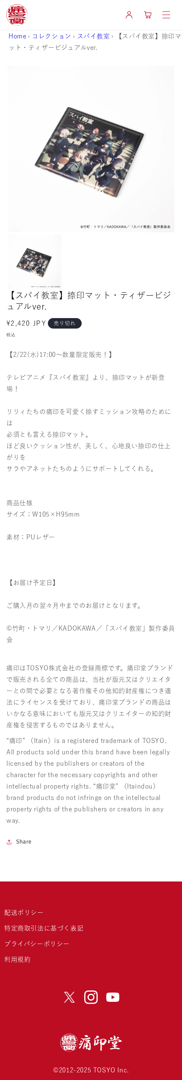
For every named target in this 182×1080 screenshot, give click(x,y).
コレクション (52, 36)
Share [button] (24, 841)
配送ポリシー (24, 912)
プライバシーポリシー (37, 944)
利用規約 (17, 959)
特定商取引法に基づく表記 (43, 928)
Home (17, 36)
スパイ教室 (93, 36)
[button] (166, 14)
